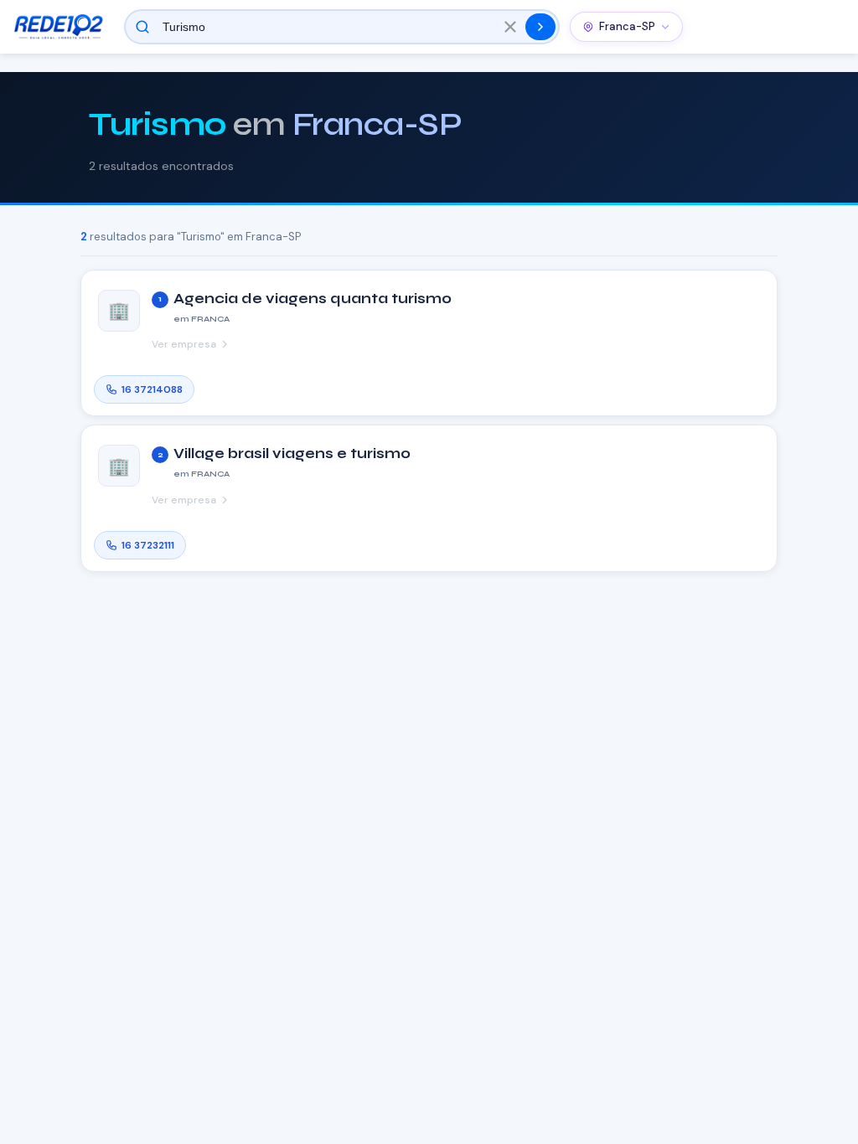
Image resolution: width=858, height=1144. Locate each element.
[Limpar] (510, 26)
